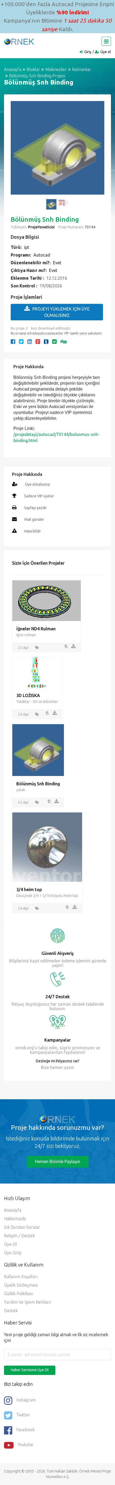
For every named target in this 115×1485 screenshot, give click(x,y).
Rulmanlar (81, 69)
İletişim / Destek (19, 1235)
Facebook (25, 1429)
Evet (57, 262)
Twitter (23, 1414)
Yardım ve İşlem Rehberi (27, 1302)
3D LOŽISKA (28, 695)
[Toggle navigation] (106, 41)
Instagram (26, 1400)
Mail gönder (34, 519)
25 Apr (23, 647)
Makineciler (56, 69)
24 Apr (23, 714)
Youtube (25, 1444)
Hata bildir (32, 531)
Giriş (87, 52)
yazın (68, 1067)
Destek (11, 1310)
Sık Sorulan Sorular (22, 1227)
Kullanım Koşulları (21, 1276)
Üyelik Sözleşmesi (21, 1285)
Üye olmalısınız (37, 484)
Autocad (41, 255)
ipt (26, 247)
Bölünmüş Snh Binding (38, 783)
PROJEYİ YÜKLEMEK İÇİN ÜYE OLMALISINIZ (61, 312)
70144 (89, 227)
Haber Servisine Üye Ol (30, 1370)
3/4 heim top (29, 889)
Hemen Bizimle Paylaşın (57, 1161)
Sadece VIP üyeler (39, 496)
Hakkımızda (15, 1218)
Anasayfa (12, 69)
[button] (17, 150)
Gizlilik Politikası (18, 1293)
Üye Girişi (12, 1252)
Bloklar (33, 69)
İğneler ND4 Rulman (36, 628)
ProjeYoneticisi (41, 227)
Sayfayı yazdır (35, 508)
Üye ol (106, 52)
